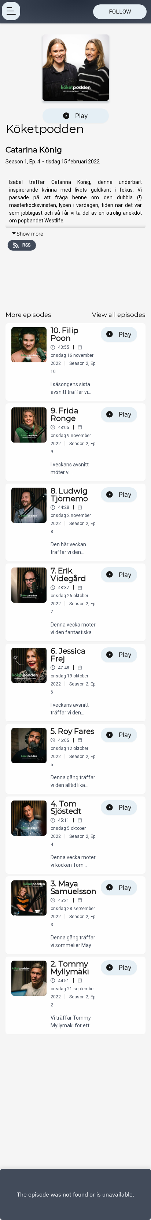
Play (81, 115)
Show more (29, 233)
